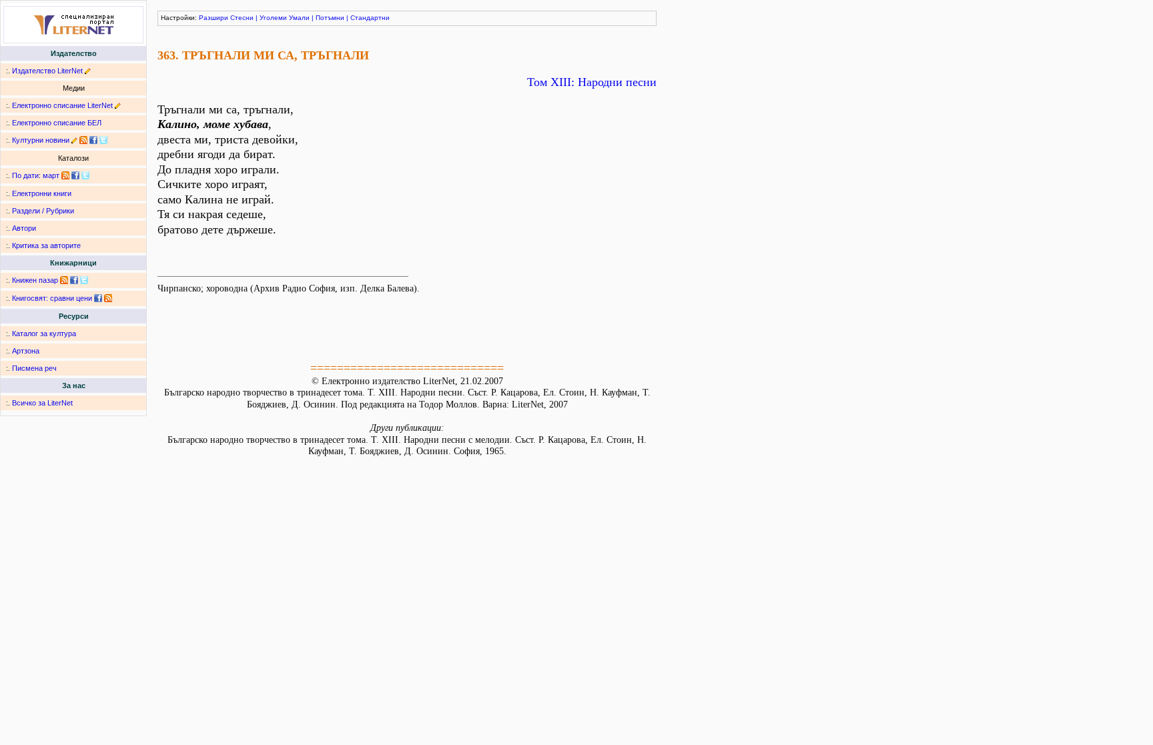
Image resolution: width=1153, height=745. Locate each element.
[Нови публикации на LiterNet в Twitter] (85, 175)
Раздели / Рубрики (43, 211)
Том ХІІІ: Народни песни (592, 82)
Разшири (213, 17)
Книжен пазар (35, 280)
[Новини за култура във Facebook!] (93, 140)
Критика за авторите (46, 245)
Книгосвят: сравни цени (52, 298)
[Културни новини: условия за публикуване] (74, 140)
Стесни (242, 17)
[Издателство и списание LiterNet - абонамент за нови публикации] (65, 175)
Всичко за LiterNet (42, 403)
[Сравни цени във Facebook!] (98, 298)
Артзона (25, 351)
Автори (24, 228)
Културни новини (40, 140)
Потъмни (330, 17)
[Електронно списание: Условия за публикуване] (118, 105)
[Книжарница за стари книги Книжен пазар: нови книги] (64, 280)
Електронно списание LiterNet (62, 105)
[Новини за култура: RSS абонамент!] (83, 140)
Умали (299, 17)
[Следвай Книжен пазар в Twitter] (84, 280)
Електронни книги (41, 193)
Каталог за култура (44, 333)
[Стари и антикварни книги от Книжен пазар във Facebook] (74, 280)
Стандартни (370, 17)
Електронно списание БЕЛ (56, 123)
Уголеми (273, 17)
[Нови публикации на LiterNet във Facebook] (75, 175)
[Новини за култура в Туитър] (103, 140)
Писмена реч (34, 368)
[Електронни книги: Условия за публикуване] (88, 71)
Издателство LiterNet (47, 71)
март (51, 175)
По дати (25, 175)
